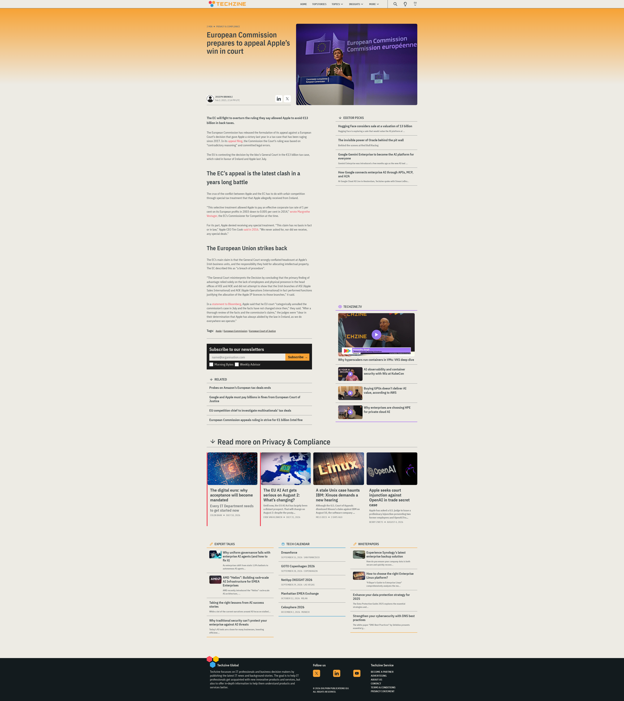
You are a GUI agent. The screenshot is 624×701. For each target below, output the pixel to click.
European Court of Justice (262, 331)
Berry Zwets (376, 522)
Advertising (379, 675)
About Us (376, 679)
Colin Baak (216, 515)
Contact (376, 683)
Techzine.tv (352, 306)
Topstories (319, 4)
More (372, 4)
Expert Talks (224, 544)
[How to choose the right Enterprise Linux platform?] (359, 579)
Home (303, 4)
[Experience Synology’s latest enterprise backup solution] (359, 558)
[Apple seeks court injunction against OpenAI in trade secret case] (392, 468)
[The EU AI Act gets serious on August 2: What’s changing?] (286, 468)
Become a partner (382, 671)
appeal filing (235, 141)
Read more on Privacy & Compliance (273, 442)
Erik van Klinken (272, 517)
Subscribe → (298, 357)
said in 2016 (251, 229)
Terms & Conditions (383, 687)
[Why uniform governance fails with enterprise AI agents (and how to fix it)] (215, 560)
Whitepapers (368, 544)
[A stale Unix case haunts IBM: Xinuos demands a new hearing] (338, 468)
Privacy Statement (382, 691)
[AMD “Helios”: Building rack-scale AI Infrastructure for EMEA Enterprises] (215, 585)
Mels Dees (321, 517)
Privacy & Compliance (228, 26)
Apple (219, 331)
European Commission (235, 331)
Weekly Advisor (250, 364)
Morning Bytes (224, 364)
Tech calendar (298, 544)
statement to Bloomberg (226, 304)
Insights (354, 4)
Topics (336, 4)
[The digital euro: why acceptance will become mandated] (232, 468)
